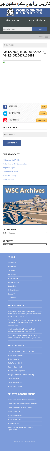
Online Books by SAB (15, 379)
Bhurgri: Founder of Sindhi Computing (21, 375)
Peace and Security (9, 176)
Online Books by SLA (15, 382)
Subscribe (41, 120)
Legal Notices (12, 298)
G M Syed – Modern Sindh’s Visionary (21, 351)
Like (43, 106)
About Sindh (35, 20)
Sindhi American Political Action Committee (23, 404)
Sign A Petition (13, 278)
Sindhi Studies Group (15, 355)
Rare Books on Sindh (15, 367)
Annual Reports (13, 282)
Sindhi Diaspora (8, 179)
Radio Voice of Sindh (15, 363)
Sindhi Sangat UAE (14, 419)
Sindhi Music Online (15, 386)
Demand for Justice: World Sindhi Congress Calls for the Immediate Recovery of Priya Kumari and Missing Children (25, 313)
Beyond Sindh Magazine (16, 371)
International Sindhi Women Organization (22, 400)
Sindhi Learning (13, 359)
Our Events (11, 270)
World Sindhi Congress (12, 36)
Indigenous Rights (9, 168)
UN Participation (13, 290)
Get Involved (12, 274)
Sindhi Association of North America (20, 408)
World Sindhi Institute (15, 415)
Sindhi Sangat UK (14, 412)
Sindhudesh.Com (14, 423)
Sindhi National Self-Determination (15, 164)
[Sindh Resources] (25, 205)
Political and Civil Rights (11, 160)
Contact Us (11, 294)
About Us (11, 20)
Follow (43, 113)
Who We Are (12, 267)
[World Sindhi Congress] (25, 11)
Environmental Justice (10, 172)
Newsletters (12, 286)
